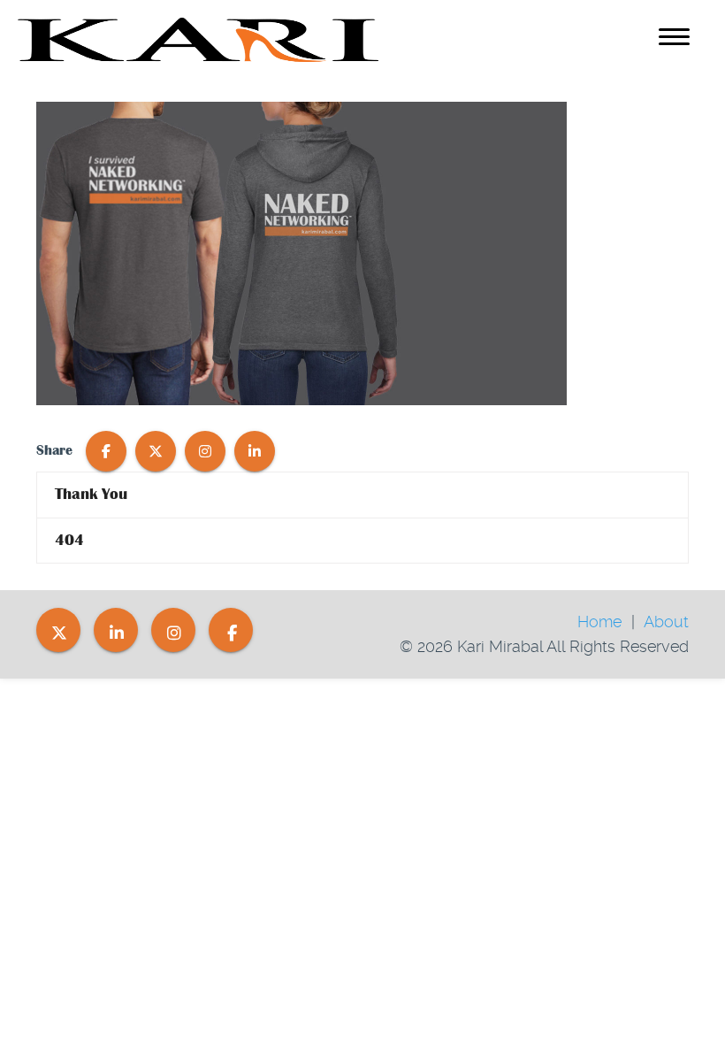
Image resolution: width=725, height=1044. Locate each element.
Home (599, 621)
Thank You (91, 494)
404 (69, 540)
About (666, 621)
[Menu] (674, 40)
